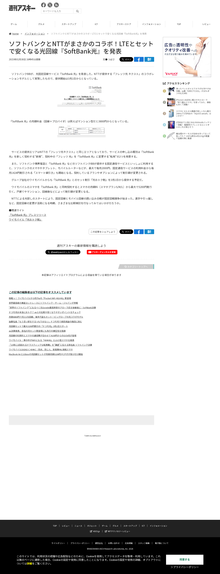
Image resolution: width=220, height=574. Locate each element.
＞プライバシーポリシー (185, 567)
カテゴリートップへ (137, 266)
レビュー (66, 525)
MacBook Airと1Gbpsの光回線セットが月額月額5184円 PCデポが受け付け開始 (46, 354)
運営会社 (99, 543)
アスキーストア (124, 24)
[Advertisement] (152, 9)
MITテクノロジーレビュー (119, 531)
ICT (96, 24)
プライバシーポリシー (80, 543)
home (15, 33)
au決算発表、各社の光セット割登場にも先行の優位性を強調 (37, 331)
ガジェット (92, 525)
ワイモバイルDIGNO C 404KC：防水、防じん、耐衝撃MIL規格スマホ (41, 349)
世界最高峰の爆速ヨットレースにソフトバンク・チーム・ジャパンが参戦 (43, 303)
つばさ (111, 59)
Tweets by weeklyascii (92, 435)
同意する (185, 559)
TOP (179, 24)
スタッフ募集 (144, 543)
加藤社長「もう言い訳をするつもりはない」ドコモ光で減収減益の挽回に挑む (45, 321)
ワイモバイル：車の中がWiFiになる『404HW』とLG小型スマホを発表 (41, 340)
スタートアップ (69, 24)
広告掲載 (129, 543)
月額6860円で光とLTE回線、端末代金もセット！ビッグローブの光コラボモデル (46, 317)
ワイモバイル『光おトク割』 (25, 219)
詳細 (29, 563)
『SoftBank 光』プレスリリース (27, 215)
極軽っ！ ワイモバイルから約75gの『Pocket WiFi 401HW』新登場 (40, 298)
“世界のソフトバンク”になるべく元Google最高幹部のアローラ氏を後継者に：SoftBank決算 (52, 307)
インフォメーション (151, 24)
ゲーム (14, 24)
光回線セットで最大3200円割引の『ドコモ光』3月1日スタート (38, 326)
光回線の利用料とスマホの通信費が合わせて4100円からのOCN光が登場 (42, 335)
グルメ (41, 24)
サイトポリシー (58, 543)
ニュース (78, 525)
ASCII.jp (96, 531)
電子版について (161, 543)
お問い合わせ (114, 543)
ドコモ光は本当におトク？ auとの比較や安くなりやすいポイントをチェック (45, 312)
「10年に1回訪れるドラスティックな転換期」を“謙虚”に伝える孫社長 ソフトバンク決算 (50, 345)
